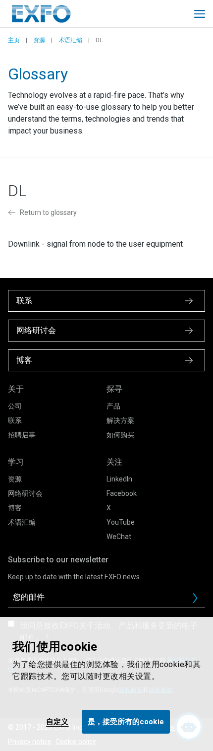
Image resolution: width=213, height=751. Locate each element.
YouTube (120, 522)
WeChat (118, 537)
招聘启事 (22, 435)
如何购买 (120, 435)
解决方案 (120, 420)
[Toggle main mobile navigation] (199, 14)
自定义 (57, 721)
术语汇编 (70, 40)
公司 (15, 406)
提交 (199, 600)
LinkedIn (119, 479)
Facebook (121, 493)
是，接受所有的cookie (126, 721)
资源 (39, 40)
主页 (14, 40)
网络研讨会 (25, 493)
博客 (15, 508)
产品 (113, 406)
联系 (15, 420)
